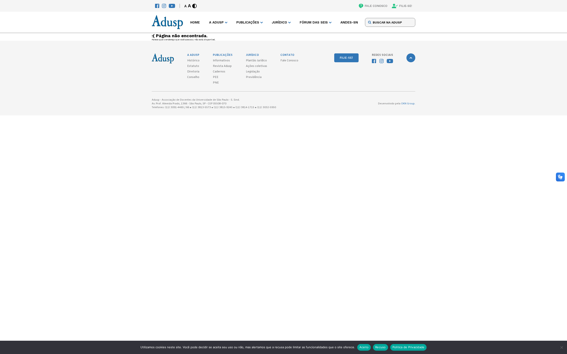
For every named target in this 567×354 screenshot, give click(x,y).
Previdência (254, 77)
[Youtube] (172, 6)
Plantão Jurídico (256, 60)
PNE (216, 83)
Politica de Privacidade (408, 347)
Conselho (193, 77)
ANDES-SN (349, 22)
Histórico (193, 60)
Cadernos (219, 72)
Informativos (221, 60)
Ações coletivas (256, 66)
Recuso (380, 347)
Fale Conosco (289, 60)
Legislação (253, 72)
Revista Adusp (222, 66)
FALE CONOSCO (376, 6)
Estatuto (193, 66)
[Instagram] (164, 6)
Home (195, 22)
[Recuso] (561, 347)
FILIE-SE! (405, 6)
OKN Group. (408, 103)
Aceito (364, 347)
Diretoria (193, 72)
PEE (215, 77)
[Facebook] (157, 6)
